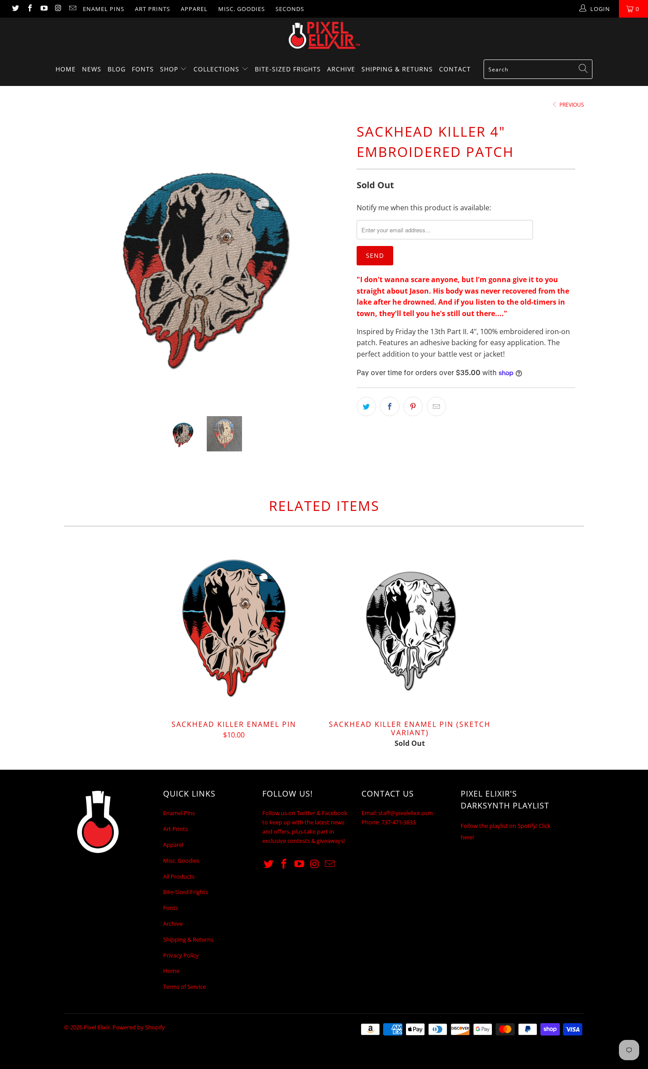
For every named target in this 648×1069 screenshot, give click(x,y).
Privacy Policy (181, 955)
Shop (170, 69)
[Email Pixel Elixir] (72, 9)
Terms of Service (184, 987)
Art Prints (152, 9)
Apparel (194, 9)
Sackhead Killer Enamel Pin (233, 627)
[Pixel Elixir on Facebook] (29, 9)
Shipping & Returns (397, 69)
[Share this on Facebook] (389, 406)
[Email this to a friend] (436, 406)
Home (66, 69)
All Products (178, 876)
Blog (117, 69)
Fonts (143, 69)
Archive (341, 69)
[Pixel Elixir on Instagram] (58, 9)
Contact (455, 69)
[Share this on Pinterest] (413, 406)
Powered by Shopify (138, 1027)
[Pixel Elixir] (324, 35)
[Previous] (79, 261)
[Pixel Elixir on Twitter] (15, 9)
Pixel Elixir (97, 1027)
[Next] (332, 261)
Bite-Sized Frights (288, 69)
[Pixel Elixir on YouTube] (44, 9)
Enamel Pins (103, 9)
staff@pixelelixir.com (405, 813)
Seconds (290, 9)
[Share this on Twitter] (366, 406)
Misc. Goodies (241, 9)
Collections (218, 69)
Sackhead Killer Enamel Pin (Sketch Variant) (410, 627)
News (91, 69)
